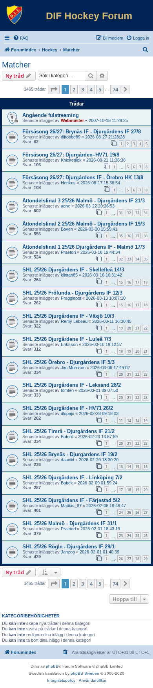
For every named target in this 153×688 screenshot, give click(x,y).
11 (121, 420)
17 (137, 282)
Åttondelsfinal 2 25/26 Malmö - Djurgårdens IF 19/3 (83, 224)
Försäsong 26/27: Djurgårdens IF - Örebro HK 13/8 (82, 177)
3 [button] (82, 89)
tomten (67, 390)
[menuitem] (21, 38)
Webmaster (72, 120)
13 (137, 420)
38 (146, 235)
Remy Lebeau (74, 321)
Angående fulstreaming (50, 115)
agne (65, 206)
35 (121, 235)
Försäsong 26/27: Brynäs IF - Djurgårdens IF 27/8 (81, 132)
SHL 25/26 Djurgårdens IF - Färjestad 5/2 (71, 500)
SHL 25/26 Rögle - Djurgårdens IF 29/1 (68, 547)
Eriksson (69, 344)
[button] (54, 89)
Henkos (68, 182)
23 (146, 374)
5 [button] (99, 89)
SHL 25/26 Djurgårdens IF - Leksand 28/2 (71, 385)
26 (137, 512)
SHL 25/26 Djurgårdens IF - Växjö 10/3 (68, 316)
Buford (67, 436)
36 (129, 235)
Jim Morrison (73, 367)
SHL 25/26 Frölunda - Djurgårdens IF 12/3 (72, 293)
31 (121, 212)
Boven (67, 229)
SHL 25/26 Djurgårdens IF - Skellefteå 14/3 (73, 270)
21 (137, 328)
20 (129, 328)
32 (129, 212)
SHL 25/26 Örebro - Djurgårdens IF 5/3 (68, 362)
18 (146, 282)
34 (146, 212)
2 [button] (74, 89)
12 (129, 420)
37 (137, 235)
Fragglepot (71, 298)
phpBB (52, 666)
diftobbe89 (70, 137)
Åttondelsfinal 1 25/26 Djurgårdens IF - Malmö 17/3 (83, 247)
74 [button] (115, 89)
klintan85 (69, 275)
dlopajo (67, 413)
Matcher (16, 64)
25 (129, 512)
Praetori (68, 252)
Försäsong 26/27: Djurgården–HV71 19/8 (70, 155)
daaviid (67, 459)
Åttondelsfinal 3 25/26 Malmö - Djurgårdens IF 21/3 (83, 201)
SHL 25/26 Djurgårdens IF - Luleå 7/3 (66, 339)
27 (146, 512)
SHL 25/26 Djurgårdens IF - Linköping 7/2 (72, 478)
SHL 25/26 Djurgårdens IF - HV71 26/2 (67, 408)
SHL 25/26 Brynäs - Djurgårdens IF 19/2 (69, 454)
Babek (67, 483)
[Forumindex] (14, 15)
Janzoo (68, 552)
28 (137, 558)
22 (146, 328)
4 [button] (91, 89)
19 (121, 328)
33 (137, 212)
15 (121, 282)
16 (129, 282)
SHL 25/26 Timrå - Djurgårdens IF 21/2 (68, 431)
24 (121, 512)
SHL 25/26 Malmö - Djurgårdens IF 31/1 (69, 523)
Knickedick (71, 160)
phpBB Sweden (85, 673)
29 (146, 558)
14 (146, 420)
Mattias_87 (71, 505)
